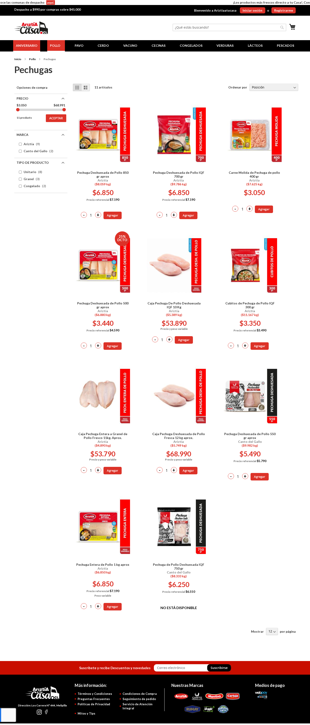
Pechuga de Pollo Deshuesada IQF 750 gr (178, 566)
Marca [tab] (22, 135)
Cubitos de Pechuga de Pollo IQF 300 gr (250, 305)
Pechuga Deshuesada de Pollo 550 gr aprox (250, 436)
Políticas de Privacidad (94, 704)
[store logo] (31, 28)
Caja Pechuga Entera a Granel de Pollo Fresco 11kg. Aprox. (102, 436)
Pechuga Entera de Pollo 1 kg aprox (102, 564)
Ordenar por (237, 87)
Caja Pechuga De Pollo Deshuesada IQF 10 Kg (174, 305)
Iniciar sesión (252, 10)
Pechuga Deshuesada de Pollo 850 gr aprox (102, 174)
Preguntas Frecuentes (94, 699)
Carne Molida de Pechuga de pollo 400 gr (254, 174)
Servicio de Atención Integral (138, 706)
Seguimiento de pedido (139, 699)
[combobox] (229, 27)
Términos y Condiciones (95, 694)
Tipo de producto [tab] (33, 162)
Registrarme (283, 10)
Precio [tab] (22, 98)
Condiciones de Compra (140, 694)
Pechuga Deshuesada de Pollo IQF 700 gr (178, 174)
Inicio (17, 59)
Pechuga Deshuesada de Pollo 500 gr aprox (102, 305)
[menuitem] (26, 45)
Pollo (32, 59)
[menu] (155, 45)
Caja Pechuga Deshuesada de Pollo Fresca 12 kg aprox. (178, 436)
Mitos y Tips (86, 713)
